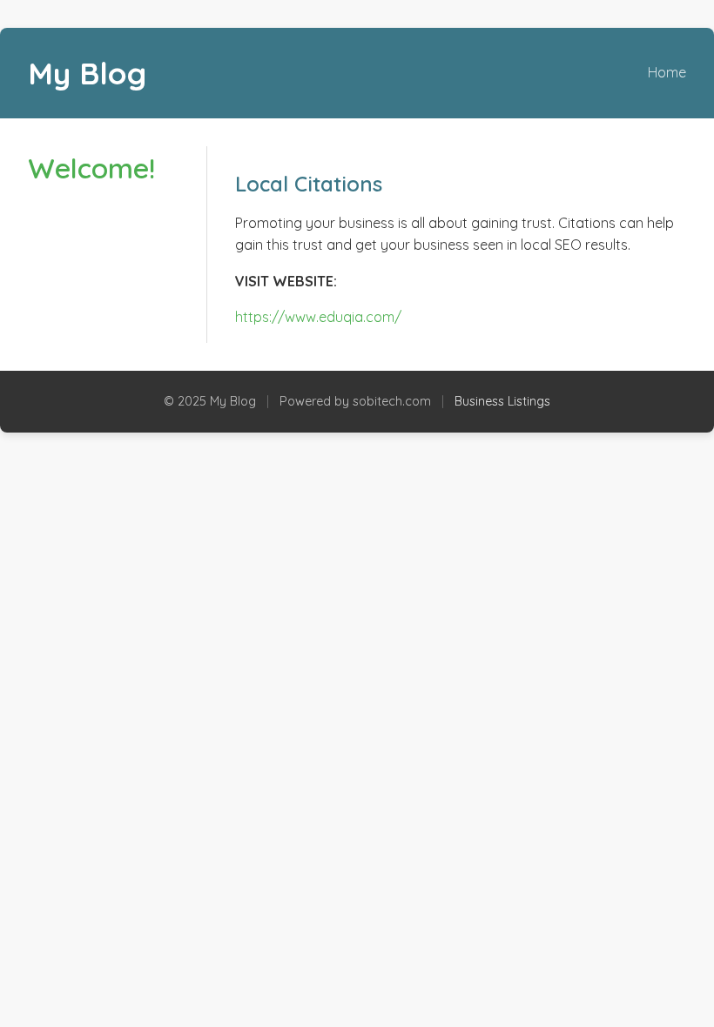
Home (667, 72)
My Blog (87, 73)
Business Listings (502, 401)
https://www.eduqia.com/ (318, 317)
